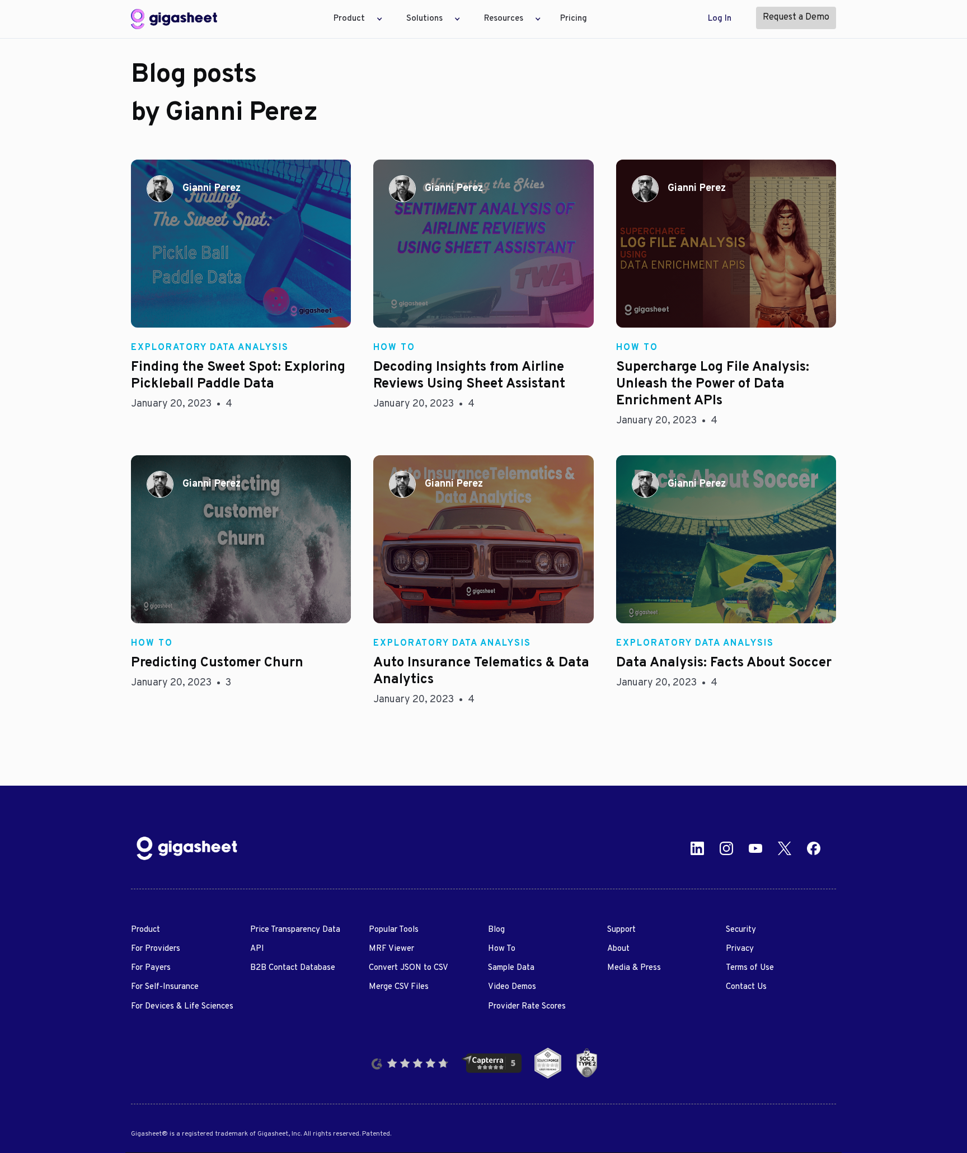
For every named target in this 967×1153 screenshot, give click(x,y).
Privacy (740, 949)
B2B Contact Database (292, 968)
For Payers (151, 968)
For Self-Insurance (165, 987)
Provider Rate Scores (527, 1006)
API (257, 949)
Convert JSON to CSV (408, 968)
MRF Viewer (391, 949)
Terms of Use (750, 968)
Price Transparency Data (295, 930)
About (618, 949)
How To (501, 949)
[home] (174, 19)
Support (621, 930)
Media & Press (634, 968)
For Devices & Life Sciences (182, 1006)
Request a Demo (796, 17)
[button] (354, 19)
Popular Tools (394, 930)
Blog (496, 930)
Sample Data (511, 968)
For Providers (155, 949)
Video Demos (512, 987)
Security (741, 930)
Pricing (573, 18)
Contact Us (746, 987)
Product (145, 930)
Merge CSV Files (399, 987)
